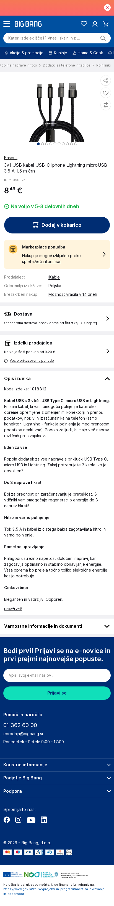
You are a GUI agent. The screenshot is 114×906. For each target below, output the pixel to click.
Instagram (18, 819)
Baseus (10, 158)
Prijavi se (57, 693)
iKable (54, 277)
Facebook (6, 819)
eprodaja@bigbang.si (23, 734)
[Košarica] (106, 24)
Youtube (31, 819)
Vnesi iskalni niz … (44, 38)
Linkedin (43, 819)
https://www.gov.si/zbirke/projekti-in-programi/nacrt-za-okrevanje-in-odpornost (54, 891)
